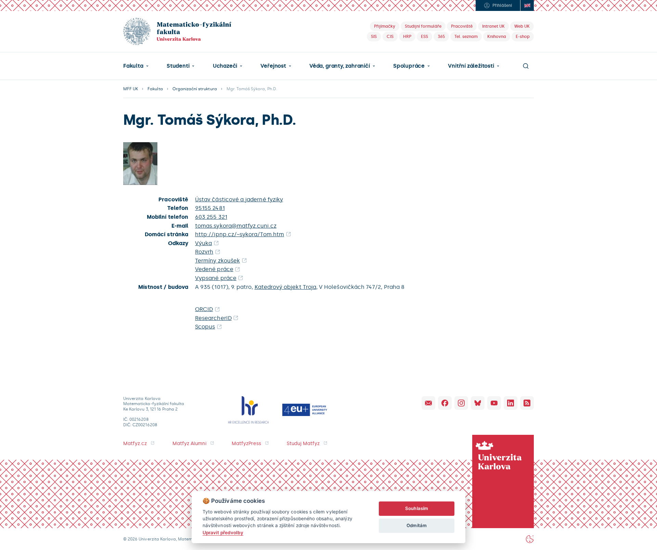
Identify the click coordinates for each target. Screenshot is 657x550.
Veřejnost (273, 66)
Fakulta (133, 66)
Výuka (203, 243)
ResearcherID (213, 318)
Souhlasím (416, 508)
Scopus (205, 326)
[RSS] (527, 403)
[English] (527, 5)
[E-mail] (428, 403)
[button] (136, 66)
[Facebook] (445, 403)
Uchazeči (225, 66)
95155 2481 (210, 208)
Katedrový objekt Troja (285, 287)
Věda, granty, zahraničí (339, 66)
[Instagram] (461, 403)
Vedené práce (214, 269)
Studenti (178, 66)
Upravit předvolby (223, 532)
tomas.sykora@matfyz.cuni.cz (235, 226)
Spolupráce (409, 66)
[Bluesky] (478, 403)
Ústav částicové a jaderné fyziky (239, 199)
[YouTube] (494, 403)
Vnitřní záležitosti (471, 66)
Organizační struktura (194, 89)
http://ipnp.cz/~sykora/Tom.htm (239, 234)
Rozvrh (204, 252)
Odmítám (416, 525)
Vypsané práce (215, 278)
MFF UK (130, 89)
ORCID (204, 309)
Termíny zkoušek (217, 260)
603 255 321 (211, 217)
